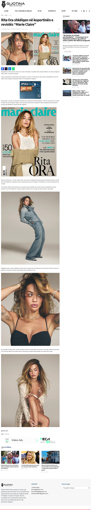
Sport (64, 11)
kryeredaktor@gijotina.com (40, 493)
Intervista (52, 11)
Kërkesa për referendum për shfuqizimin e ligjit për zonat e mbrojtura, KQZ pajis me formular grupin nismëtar (80, 82)
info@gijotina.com (38, 489)
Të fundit (13, 29)
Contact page (35, 487)
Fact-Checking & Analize (23, 11)
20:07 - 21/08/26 (66, 42)
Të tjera (74, 11)
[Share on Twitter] (6, 68)
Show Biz (9, 29)
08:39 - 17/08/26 (25, 468)
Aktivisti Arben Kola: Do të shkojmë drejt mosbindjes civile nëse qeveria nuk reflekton (10, 466)
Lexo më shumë (67, 51)
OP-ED (39, 11)
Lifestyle (10, 15)
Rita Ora (7, 434)
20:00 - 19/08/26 (5, 470)
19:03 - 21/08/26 (76, 87)
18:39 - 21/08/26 (76, 97)
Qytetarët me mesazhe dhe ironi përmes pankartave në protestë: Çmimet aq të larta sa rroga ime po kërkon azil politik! (81, 71)
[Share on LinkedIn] (9, 68)
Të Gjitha (17, 29)
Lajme (6, 11)
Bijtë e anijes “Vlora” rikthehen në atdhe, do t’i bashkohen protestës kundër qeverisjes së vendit (81, 93)
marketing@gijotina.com (40, 491)
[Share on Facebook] (2, 68)
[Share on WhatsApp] (13, 68)
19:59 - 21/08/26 (76, 64)
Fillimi (2, 15)
